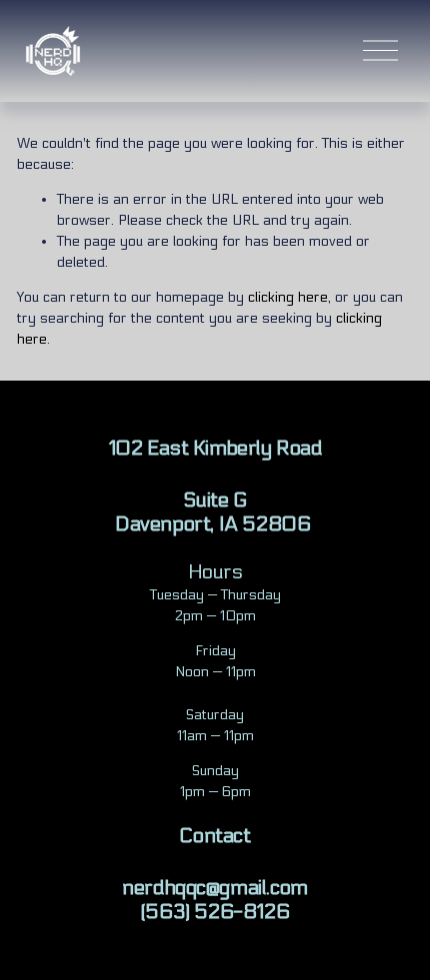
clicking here (288, 297)
